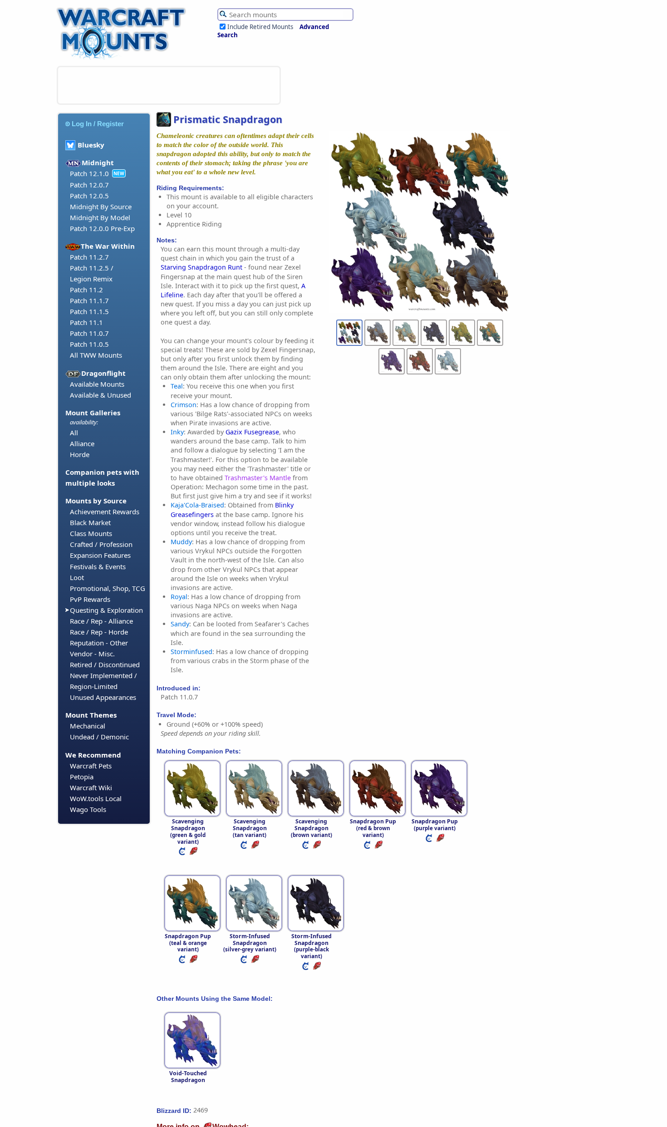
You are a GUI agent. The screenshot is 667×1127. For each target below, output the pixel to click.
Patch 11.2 (86, 289)
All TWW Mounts (96, 354)
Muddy (181, 541)
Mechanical (87, 725)
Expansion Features (100, 555)
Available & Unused (100, 394)
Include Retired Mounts (260, 27)
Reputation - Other (99, 642)
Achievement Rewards (104, 511)
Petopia (81, 776)
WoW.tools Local (96, 798)
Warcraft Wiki (91, 787)
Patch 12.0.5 (89, 195)
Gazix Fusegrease (252, 432)
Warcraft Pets (91, 765)
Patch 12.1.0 (89, 173)
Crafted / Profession (101, 544)
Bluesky (91, 144)
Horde (79, 454)
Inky (177, 432)
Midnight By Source (101, 206)
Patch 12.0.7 (89, 184)
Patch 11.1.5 (89, 311)
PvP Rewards (90, 599)
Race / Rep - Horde (99, 631)
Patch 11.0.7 (89, 333)
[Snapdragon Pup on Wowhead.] (379, 847)
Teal (177, 386)
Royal (179, 596)
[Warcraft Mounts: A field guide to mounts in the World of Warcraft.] (123, 59)
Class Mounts (91, 533)
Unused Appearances (103, 697)
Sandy (180, 624)
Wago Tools (88, 809)
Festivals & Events (98, 566)
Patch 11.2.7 (89, 256)
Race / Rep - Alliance (101, 620)
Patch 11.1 (86, 322)
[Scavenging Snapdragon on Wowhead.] (194, 853)
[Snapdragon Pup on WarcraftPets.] (368, 847)
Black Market (90, 522)
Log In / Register (98, 123)
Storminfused (191, 651)
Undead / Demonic (99, 736)
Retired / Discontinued (105, 664)
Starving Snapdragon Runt (201, 267)
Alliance (82, 443)
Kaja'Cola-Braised (197, 505)
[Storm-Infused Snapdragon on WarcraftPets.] (245, 961)
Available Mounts (97, 384)
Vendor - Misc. (92, 653)
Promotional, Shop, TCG (107, 588)
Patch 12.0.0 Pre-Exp (102, 228)
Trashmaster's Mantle (258, 477)
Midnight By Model (100, 217)
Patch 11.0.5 (89, 344)
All (74, 432)
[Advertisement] (169, 85)
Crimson (183, 404)
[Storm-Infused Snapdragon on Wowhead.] (256, 961)
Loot (77, 577)
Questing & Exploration (106, 610)
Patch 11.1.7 (89, 300)
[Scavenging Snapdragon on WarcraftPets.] (183, 853)
